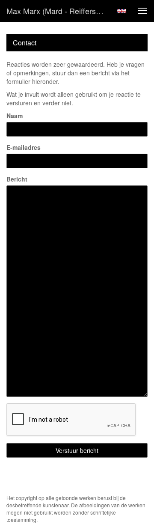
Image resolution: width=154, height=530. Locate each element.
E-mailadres (23, 147)
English (122, 11)
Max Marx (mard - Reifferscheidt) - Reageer (59, 10)
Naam (14, 115)
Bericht (16, 179)
